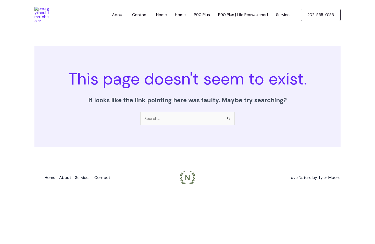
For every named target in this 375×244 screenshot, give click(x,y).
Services (284, 14)
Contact (140, 14)
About (118, 14)
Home (161, 14)
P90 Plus (202, 14)
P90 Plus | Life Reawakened (243, 14)
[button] (321, 15)
